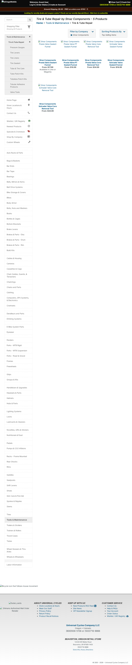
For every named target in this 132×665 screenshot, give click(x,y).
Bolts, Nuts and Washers (17, 208)
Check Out (125, 2)
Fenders (10, 340)
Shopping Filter (13, 26)
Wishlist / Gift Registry (16, 121)
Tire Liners (14, 58)
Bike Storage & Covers (16, 192)
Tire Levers (15, 53)
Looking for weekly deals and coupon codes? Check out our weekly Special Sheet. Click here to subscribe (66, 13)
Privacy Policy (45, 611)
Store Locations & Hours (14, 106)
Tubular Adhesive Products (17, 85)
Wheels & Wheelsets (15, 557)
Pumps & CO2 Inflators (16, 448)
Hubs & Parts (12, 403)
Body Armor (12, 203)
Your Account (112, 611)
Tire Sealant (15, 63)
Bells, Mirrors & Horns (15, 182)
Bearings (10, 176)
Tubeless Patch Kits (18, 79)
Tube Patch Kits (16, 74)
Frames (10, 361)
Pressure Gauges (17, 47)
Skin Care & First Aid (15, 496)
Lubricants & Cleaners (16, 422)
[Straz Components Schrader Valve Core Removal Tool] (47, 93)
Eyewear (10, 332)
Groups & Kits (12, 380)
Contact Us (11, 113)
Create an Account (57, 5)
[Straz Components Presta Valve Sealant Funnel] (47, 49)
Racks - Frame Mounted (17, 456)
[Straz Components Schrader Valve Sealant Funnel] (115, 49)
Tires (9, 514)
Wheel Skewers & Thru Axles (16, 550)
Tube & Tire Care (17, 68)
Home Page (11, 100)
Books (9, 213)
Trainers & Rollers (14, 530)
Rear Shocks (12, 462)
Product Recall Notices (48, 616)
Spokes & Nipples (14, 501)
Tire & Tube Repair (82, 23)
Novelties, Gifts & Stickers (17, 430)
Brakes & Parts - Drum (16, 240)
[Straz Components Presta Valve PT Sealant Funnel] (70, 49)
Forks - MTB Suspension (17, 350)
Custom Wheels (13, 142)
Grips (9, 374)
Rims (9, 467)
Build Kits (10, 250)
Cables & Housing (14, 258)
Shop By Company (14, 137)
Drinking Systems (14, 319)
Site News (77, 608)
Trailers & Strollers (14, 525)
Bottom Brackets (14, 224)
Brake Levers (12, 229)
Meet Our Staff (45, 608)
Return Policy (44, 613)
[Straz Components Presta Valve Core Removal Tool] (93, 49)
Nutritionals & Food (15, 435)
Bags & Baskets (13, 161)
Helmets (10, 398)
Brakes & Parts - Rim (15, 245)
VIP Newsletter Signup (82, 611)
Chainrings (11, 282)
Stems (9, 506)
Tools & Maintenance (17, 520)
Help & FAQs (112, 608)
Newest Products (14, 126)
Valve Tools (15, 92)
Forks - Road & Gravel (16, 356)
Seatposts (11, 480)
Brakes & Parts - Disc (15, 234)
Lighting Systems (14, 411)
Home (39, 23)
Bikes (9, 198)
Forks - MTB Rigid (14, 345)
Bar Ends (10, 166)
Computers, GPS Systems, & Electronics (18, 299)
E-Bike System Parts (15, 327)
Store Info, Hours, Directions (83, 650)
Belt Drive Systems (15, 187)
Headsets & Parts (14, 393)
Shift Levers (12, 485)
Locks (9, 417)
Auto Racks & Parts (15, 153)
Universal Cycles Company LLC (83, 625)
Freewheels (11, 366)
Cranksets (11, 305)
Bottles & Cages (13, 219)
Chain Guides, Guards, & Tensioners (17, 275)
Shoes (9, 491)
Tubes (9, 541)
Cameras (10, 263)
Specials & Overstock (16, 132)
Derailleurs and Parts (15, 313)
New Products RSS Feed (83, 606)
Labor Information (14, 565)
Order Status (42, 5)
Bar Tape (10, 171)
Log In (32, 5)
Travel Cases (12, 536)
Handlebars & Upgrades (17, 387)
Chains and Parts (14, 287)
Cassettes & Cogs (14, 269)
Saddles (10, 475)
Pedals (9, 443)
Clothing (10, 292)
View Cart (115, 2)
